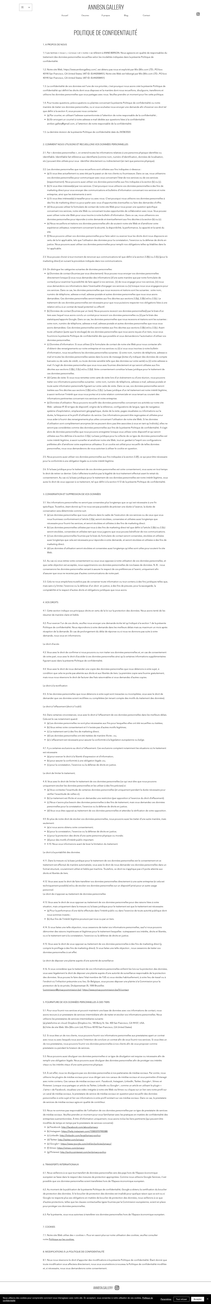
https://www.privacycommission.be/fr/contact (105, 989)
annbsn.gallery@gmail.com (61, 123)
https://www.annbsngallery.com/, (80, 69)
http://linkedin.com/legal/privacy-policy (80, 1135)
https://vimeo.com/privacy (70, 1148)
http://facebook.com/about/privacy (79, 1127)
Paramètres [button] (166, 1299)
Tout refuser (181, 1299)
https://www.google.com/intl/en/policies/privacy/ (86, 1143)
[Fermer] (207, 1299)
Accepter (198, 1299)
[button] (85, 15)
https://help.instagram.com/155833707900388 (84, 1131)
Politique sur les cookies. (61, 1239)
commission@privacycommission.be (62, 989)
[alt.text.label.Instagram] (198, 14)
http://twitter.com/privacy (71, 1139)
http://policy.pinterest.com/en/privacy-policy (83, 1152)
